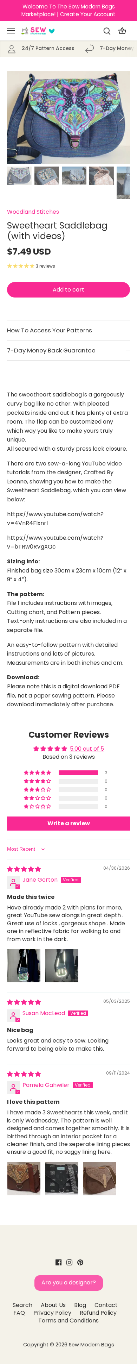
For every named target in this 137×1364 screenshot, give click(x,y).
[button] (38, 772)
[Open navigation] (11, 30)
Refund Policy (98, 1313)
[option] (68, 117)
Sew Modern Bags (91, 1344)
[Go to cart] (122, 30)
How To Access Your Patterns (49, 330)
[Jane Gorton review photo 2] (62, 966)
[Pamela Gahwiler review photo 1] (24, 1179)
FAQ (19, 1313)
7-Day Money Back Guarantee (51, 350)
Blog (80, 1305)
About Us (53, 1305)
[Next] (121, 117)
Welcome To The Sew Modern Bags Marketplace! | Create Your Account (68, 10)
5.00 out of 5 (87, 749)
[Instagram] (69, 1262)
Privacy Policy (52, 1313)
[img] (24, 869)
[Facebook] (58, 1262)
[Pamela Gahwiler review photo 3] (100, 1179)
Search (22, 1305)
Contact (106, 1305)
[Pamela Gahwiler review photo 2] (62, 1179)
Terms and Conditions (68, 1320)
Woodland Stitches (33, 212)
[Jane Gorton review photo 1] (24, 966)
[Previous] (16, 117)
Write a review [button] (68, 823)
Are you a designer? (68, 1282)
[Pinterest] (80, 1262)
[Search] (107, 30)
